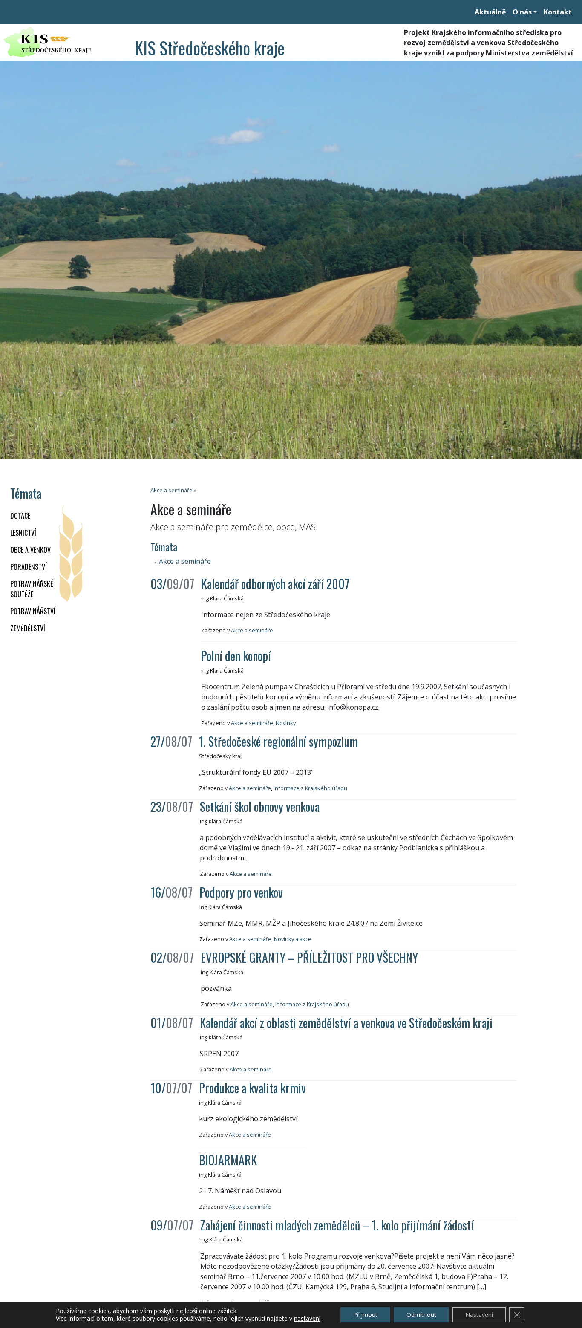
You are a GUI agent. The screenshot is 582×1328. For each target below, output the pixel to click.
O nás (522, 12)
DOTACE (20, 516)
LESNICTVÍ (23, 533)
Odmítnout (421, 1315)
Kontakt (558, 12)
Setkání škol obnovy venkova (260, 806)
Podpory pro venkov (241, 892)
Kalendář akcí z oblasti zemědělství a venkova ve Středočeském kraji (346, 1022)
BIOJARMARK (228, 1160)
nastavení (307, 1318)
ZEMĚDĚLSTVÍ (27, 628)
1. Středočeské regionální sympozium (278, 741)
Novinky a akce (292, 939)
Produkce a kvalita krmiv (252, 1088)
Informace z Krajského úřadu (310, 788)
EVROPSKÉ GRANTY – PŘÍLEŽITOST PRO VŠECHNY (309, 957)
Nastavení (479, 1315)
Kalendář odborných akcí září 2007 (275, 583)
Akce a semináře (171, 490)
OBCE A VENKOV (30, 550)
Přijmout (365, 1315)
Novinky (286, 723)
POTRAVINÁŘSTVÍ (32, 611)
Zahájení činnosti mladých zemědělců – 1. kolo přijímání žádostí (337, 1225)
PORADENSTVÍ (28, 567)
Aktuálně (490, 12)
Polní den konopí (236, 655)
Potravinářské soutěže (31, 589)
